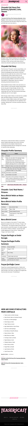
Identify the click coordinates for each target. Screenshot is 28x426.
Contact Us (14, 419)
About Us (6, 417)
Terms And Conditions (13, 417)
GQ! (6, 15)
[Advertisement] (14, 123)
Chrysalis (8, 156)
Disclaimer (22, 417)
